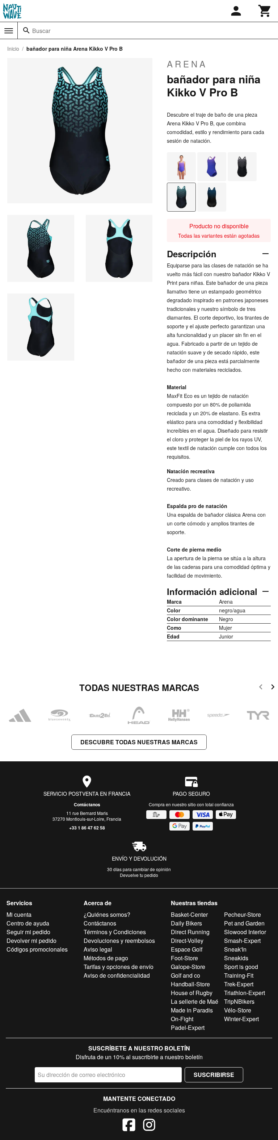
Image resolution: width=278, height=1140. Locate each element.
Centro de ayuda (28, 923)
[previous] (261, 688)
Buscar (41, 30)
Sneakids (236, 958)
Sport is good (241, 966)
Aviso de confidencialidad (117, 975)
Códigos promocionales (37, 949)
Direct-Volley (187, 940)
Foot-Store (184, 958)
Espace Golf (186, 949)
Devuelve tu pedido (139, 875)
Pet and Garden (244, 923)
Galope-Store (188, 966)
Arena (187, 64)
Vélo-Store (237, 1010)
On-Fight (182, 1019)
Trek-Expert (238, 984)
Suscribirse (214, 1074)
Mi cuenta (19, 914)
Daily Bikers (186, 923)
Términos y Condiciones (115, 932)
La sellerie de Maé (194, 1001)
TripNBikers (239, 1001)
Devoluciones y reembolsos (119, 940)
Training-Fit (238, 975)
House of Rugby (191, 993)
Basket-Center (189, 914)
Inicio (13, 48)
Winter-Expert (241, 1019)
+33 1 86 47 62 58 (87, 827)
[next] (273, 688)
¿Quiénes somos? (107, 914)
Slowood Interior (245, 932)
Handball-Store (190, 984)
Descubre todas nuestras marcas (139, 742)
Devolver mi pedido (31, 940)
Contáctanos (87, 804)
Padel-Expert (188, 1027)
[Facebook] (129, 1126)
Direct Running (190, 932)
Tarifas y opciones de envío (118, 966)
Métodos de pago (106, 958)
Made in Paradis (192, 1010)
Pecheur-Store (242, 914)
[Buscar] (26, 30)
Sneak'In (235, 949)
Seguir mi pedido (28, 932)
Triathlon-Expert (244, 993)
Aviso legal (98, 949)
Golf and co (185, 975)
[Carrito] (265, 11)
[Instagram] (149, 1126)
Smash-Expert (242, 940)
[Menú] (8, 30)
